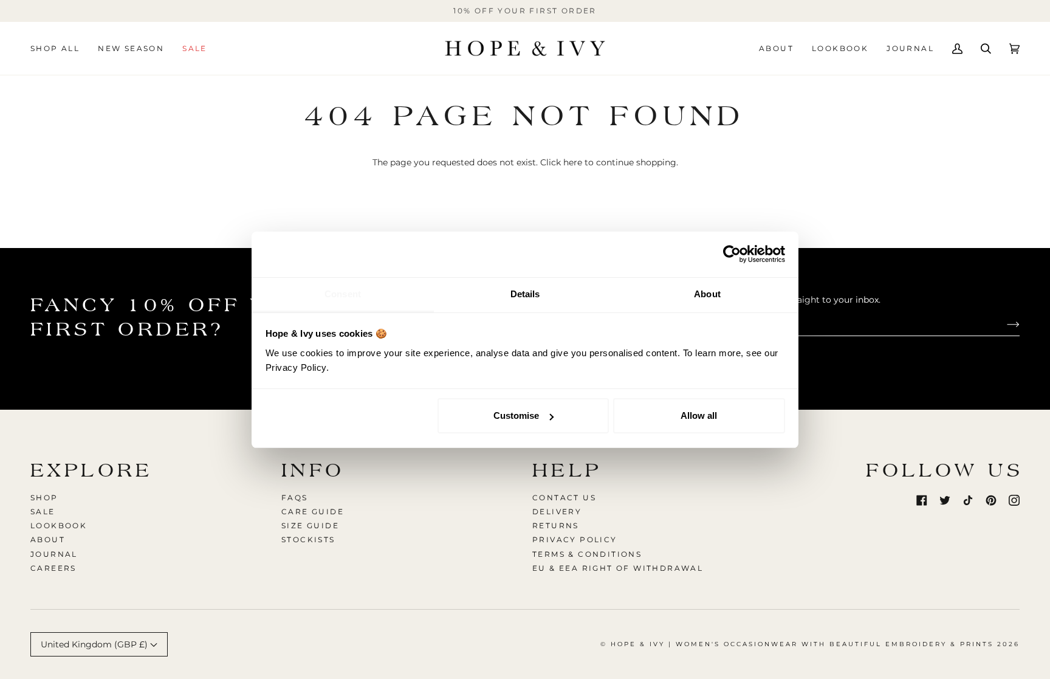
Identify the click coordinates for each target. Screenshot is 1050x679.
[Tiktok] (967, 500)
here (572, 162)
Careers (53, 568)
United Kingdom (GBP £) (95, 644)
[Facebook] (921, 500)
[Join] (1003, 324)
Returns (555, 525)
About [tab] (707, 294)
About (47, 539)
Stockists (308, 539)
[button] (59, 48)
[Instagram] (1014, 500)
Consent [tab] (342, 294)
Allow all (699, 415)
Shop (44, 497)
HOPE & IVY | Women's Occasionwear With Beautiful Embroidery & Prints (802, 644)
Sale (42, 511)
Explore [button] (91, 470)
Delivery (557, 511)
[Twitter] (944, 500)
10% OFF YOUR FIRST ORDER (525, 10)
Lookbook (58, 525)
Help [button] (567, 470)
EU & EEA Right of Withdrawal (617, 568)
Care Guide (312, 511)
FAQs (294, 497)
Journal (54, 554)
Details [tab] (525, 294)
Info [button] (313, 470)
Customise (516, 415)
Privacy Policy (574, 539)
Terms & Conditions (587, 554)
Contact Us (564, 497)
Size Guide (310, 525)
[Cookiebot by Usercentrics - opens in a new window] (732, 254)
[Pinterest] (991, 500)
